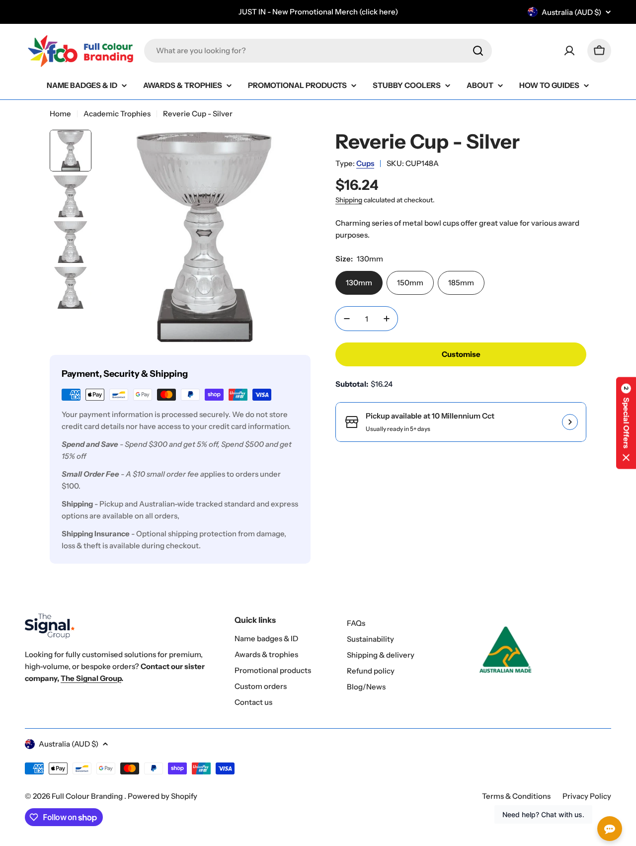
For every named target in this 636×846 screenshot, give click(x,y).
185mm (461, 282)
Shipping (348, 200)
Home (60, 113)
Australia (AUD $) (571, 12)
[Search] (478, 51)
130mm (359, 282)
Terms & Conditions (516, 796)
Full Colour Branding (88, 796)
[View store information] (570, 422)
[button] (626, 423)
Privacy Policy (586, 796)
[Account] (569, 51)
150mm (410, 282)
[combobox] (318, 51)
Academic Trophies (117, 113)
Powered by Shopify (162, 796)
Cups (365, 163)
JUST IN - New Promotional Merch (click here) (318, 11)
